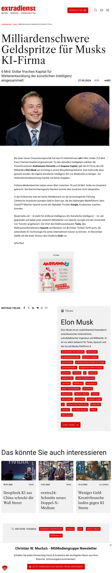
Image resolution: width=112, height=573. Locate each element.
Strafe (77, 373)
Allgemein (103, 485)
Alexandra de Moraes (72, 352)
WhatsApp (67, 399)
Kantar (92, 373)
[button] (5, 568)
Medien (70, 529)
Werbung (78, 383)
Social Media (81, 394)
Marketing (67, 378)
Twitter (66, 383)
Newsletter (76, 10)
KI (63, 404)
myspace (87, 388)
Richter (66, 373)
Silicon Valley (80, 410)
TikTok (95, 394)
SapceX (65, 410)
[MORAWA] (56, 272)
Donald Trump (90, 357)
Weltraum (67, 415)
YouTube (80, 399)
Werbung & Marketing (51, 529)
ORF (80, 529)
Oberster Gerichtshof (91, 367)
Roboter (95, 404)
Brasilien (92, 352)
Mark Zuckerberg (71, 388)
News (15, 24)
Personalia (56, 535)
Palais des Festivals (78, 404)
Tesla (93, 410)
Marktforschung (85, 378)
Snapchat (66, 394)
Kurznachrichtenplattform (90, 362)
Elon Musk (67, 362)
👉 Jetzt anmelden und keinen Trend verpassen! (56, 566)
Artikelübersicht (6, 24)
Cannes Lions (94, 399)
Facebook (91, 383)
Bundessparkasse (70, 357)
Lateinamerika (69, 367)
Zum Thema (69, 425)
